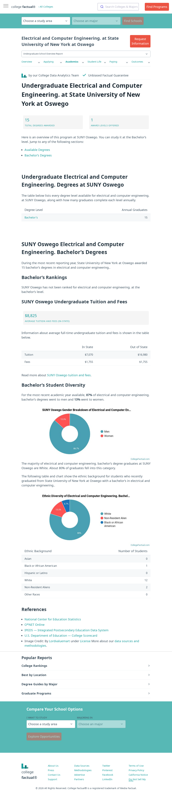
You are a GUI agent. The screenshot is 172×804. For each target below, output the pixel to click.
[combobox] (118, 6)
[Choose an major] (96, 21)
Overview (27, 61)
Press (51, 770)
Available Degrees (37, 150)
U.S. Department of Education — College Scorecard (61, 635)
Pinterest (107, 770)
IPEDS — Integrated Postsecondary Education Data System (67, 630)
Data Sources (81, 765)
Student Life (94, 61)
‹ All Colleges (45, 6)
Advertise (79, 774)
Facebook (107, 774)
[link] (31, 61)
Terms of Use (136, 765)
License (85, 641)
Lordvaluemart (59, 641)
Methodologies (83, 770)
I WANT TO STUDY (37, 717)
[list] (31, 61)
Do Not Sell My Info (137, 780)
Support (52, 779)
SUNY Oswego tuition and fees (69, 375)
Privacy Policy (136, 770)
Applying (49, 61)
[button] (140, 41)
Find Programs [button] (156, 7)
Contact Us (54, 774)
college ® (23, 7)
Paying (113, 61)
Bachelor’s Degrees (38, 155)
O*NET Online (35, 625)
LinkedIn (107, 779)
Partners (79, 779)
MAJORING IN (85, 717)
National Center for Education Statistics (53, 619)
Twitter (106, 765)
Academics (72, 61)
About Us (53, 765)
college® (29, 774)
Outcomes (137, 61)
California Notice (138, 774)
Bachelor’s (31, 217)
